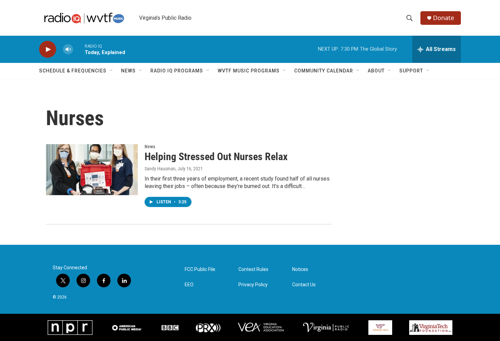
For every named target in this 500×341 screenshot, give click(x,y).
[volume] (68, 49)
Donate (443, 17)
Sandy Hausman (160, 168)
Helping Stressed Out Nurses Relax (216, 157)
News (128, 70)
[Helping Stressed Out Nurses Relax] (92, 169)
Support (411, 70)
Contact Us (304, 284)
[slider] (79, 49)
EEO (189, 284)
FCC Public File (200, 269)
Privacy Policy (253, 284)
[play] (47, 49)
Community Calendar (323, 70)
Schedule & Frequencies (72, 70)
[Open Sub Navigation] (111, 70)
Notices (300, 269)
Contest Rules (253, 269)
